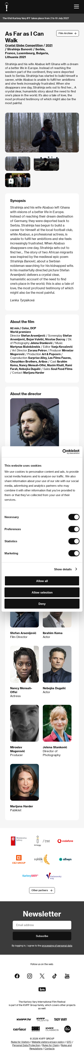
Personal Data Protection (26, 1045)
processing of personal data (57, 945)
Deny (42, 603)
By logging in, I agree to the (42, 945)
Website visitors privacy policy (48, 1041)
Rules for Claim (50, 1045)
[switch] (74, 529)
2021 (49, 45)
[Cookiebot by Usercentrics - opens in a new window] (62, 451)
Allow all (42, 581)
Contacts (50, 1048)
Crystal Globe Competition (24, 45)
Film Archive (66, 33)
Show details (63, 569)
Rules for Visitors (20, 1041)
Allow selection (42, 592)
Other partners (39, 890)
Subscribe (42, 935)
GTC (69, 1041)
